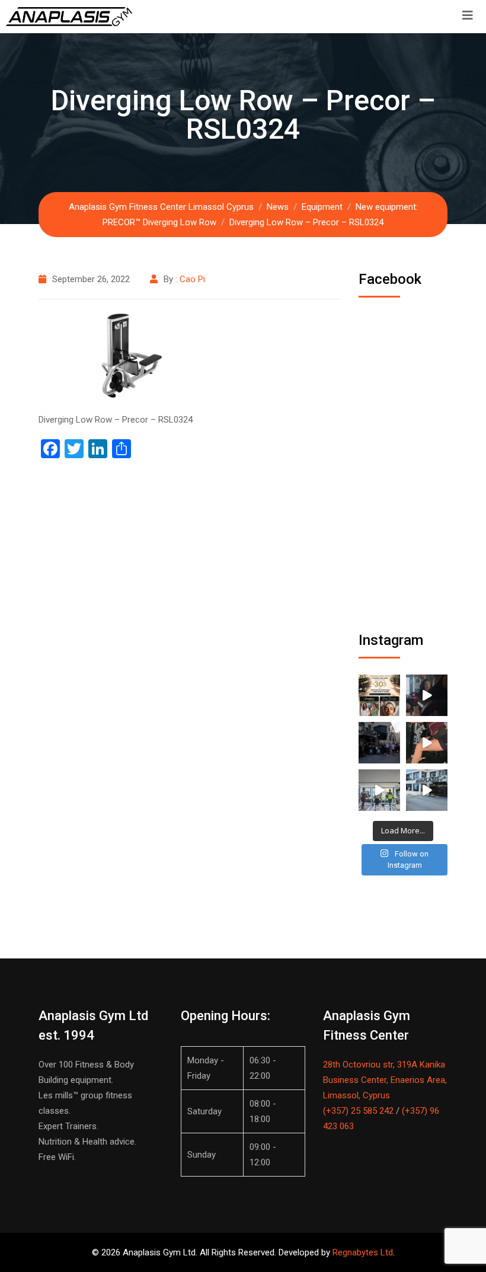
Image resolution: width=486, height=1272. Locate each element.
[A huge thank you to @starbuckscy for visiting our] (379, 742)
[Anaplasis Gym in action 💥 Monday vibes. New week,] (426, 790)
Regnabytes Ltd (362, 1252)
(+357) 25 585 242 (358, 1110)
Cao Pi (192, 279)
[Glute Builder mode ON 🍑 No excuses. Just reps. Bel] (426, 742)
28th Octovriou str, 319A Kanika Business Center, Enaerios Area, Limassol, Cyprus (385, 1080)
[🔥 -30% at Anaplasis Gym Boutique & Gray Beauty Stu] (379, 695)
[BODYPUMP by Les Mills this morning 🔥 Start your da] (426, 695)
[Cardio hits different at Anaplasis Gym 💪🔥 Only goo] (379, 790)
